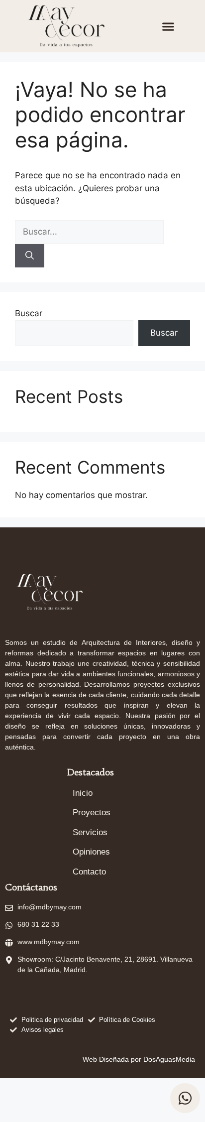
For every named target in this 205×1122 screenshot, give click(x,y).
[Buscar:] (89, 232)
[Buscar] (29, 256)
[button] (168, 26)
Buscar (28, 313)
